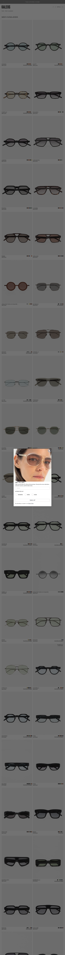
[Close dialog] (49, 450)
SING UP (32, 500)
